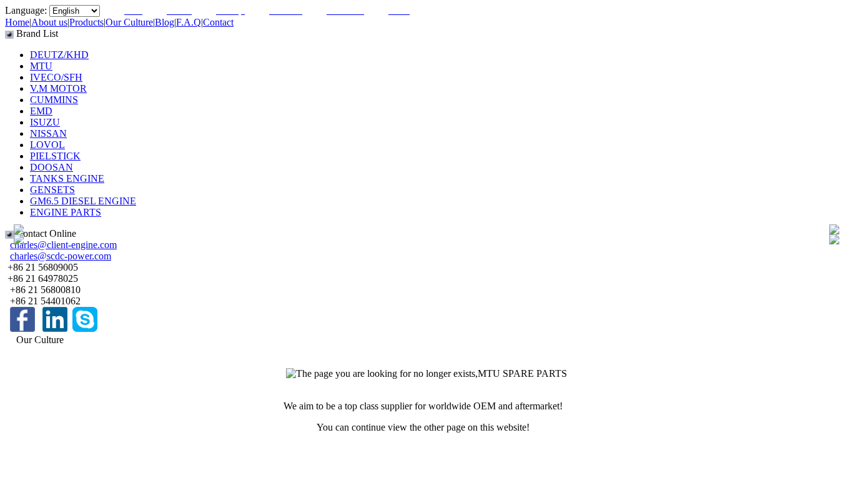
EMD (41, 111)
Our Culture (129, 22)
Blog (164, 22)
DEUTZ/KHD (59, 54)
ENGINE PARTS (65, 212)
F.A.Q (188, 22)
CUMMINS (54, 99)
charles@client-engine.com (63, 244)
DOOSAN (51, 167)
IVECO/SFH (56, 77)
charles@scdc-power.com (60, 256)
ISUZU (45, 122)
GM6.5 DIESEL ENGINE (83, 201)
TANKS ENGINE (67, 178)
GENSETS (52, 189)
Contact (218, 22)
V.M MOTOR (58, 88)
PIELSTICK (55, 156)
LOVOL (47, 144)
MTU (41, 66)
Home (17, 22)
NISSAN (48, 133)
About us (49, 22)
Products (86, 22)
